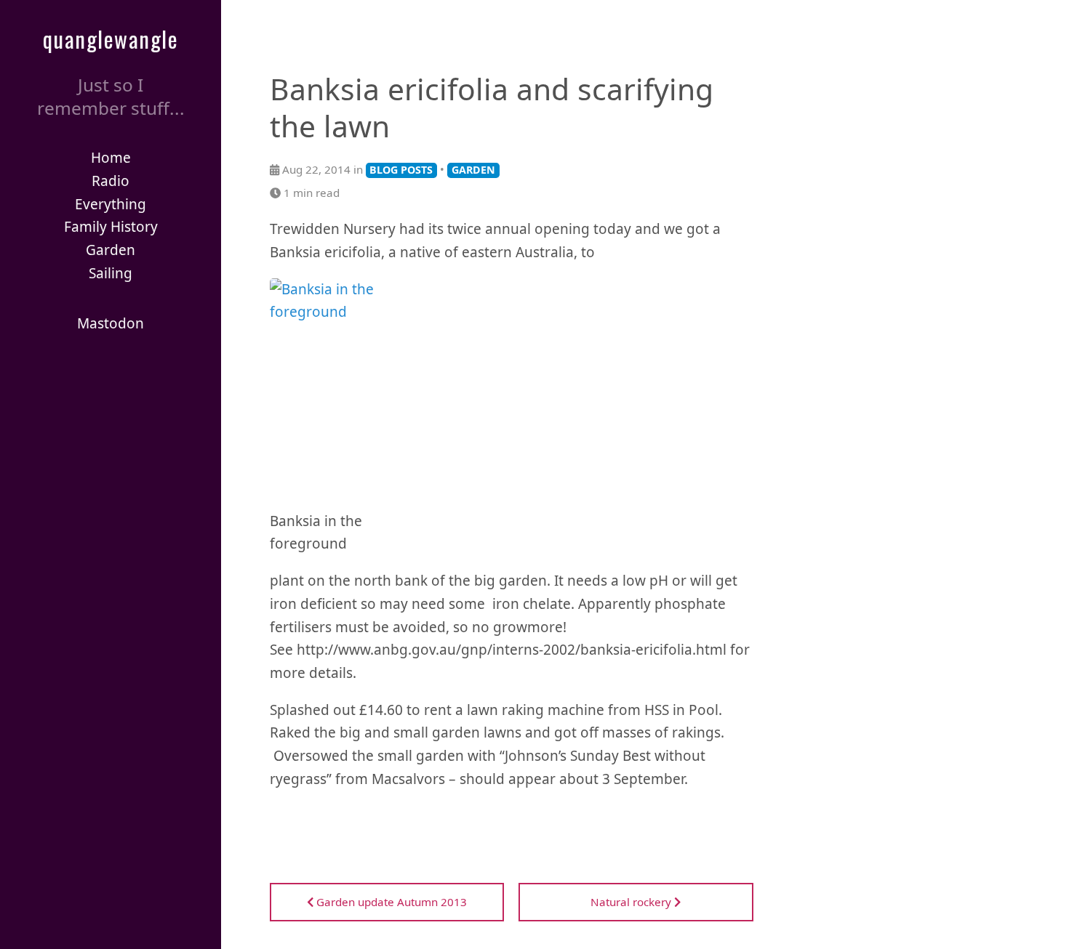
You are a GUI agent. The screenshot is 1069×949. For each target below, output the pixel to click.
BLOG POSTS (401, 170)
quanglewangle (111, 39)
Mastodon (110, 323)
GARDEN (473, 170)
